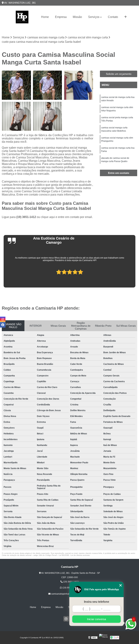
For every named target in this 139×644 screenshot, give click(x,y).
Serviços (93, 16)
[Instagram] (66, 619)
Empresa (61, 16)
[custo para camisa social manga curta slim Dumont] (47, 85)
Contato (113, 16)
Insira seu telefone (96, 601)
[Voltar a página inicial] (22, 17)
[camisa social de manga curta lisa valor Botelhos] (47, 116)
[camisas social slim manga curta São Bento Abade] (78, 85)
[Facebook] (2, 325)
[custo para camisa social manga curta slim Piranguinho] (16, 85)
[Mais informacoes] (125, 17)
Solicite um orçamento (118, 73)
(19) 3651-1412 (26, 217)
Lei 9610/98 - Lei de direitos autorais (74, 555)
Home (45, 16)
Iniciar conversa (96, 619)
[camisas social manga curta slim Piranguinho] (16, 116)
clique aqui (48, 217)
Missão (77, 16)
